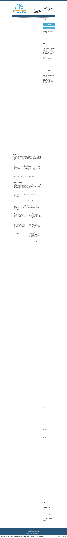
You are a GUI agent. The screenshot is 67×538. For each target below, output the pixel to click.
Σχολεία (22, 16)
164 (16, 176)
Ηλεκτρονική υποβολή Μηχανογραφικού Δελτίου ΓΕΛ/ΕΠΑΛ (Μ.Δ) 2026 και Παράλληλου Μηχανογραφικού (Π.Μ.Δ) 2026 (35, 221)
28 (20, 209)
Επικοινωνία (49, 16)
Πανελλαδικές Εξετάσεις (31, 213)
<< (14, 173)
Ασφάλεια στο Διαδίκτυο (46, 510)
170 (27, 176)
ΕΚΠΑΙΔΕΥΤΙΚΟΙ (31, 16)
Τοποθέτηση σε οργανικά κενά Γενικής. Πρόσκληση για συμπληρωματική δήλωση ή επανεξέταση (27, 207)
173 (32, 176)
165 (18, 176)
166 (20, 176)
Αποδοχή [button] (64, 536)
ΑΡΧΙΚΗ (14, 16)
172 (30, 176)
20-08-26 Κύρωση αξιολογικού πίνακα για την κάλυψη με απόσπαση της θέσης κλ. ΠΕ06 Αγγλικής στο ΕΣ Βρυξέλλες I (48, 73)
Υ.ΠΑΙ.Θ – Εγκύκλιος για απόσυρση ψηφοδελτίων (20, 165)
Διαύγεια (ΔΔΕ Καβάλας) (46, 512)
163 (14, 176)
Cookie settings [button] (60, 536)
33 (20, 233)
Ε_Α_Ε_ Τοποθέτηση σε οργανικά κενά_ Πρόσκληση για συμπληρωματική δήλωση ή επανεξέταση (27, 205)
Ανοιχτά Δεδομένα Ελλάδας (46, 509)
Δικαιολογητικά (43, 16)
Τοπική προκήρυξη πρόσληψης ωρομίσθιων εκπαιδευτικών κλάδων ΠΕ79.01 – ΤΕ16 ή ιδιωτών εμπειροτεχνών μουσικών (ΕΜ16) (20, 225)
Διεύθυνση (18, 16)
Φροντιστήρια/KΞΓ (37, 16)
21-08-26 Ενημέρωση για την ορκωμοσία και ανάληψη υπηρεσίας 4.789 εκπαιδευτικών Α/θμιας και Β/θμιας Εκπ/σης (49, 46)
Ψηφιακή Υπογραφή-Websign (47, 516)
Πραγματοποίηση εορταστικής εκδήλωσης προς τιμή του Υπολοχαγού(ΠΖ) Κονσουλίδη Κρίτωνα (27, 169)
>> (37, 241)
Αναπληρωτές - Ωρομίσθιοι (16, 213)
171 (29, 176)
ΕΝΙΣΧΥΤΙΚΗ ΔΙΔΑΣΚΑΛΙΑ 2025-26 (18, 228)
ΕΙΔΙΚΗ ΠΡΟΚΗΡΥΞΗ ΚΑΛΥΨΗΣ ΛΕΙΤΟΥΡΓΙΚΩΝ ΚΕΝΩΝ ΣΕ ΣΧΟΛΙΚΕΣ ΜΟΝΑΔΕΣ (25, 168)
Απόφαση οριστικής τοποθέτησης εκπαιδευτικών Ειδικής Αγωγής (23, 200)
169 (25, 176)
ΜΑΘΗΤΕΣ (26, 16)
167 (21, 176)
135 (20, 196)
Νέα (50, 38)
